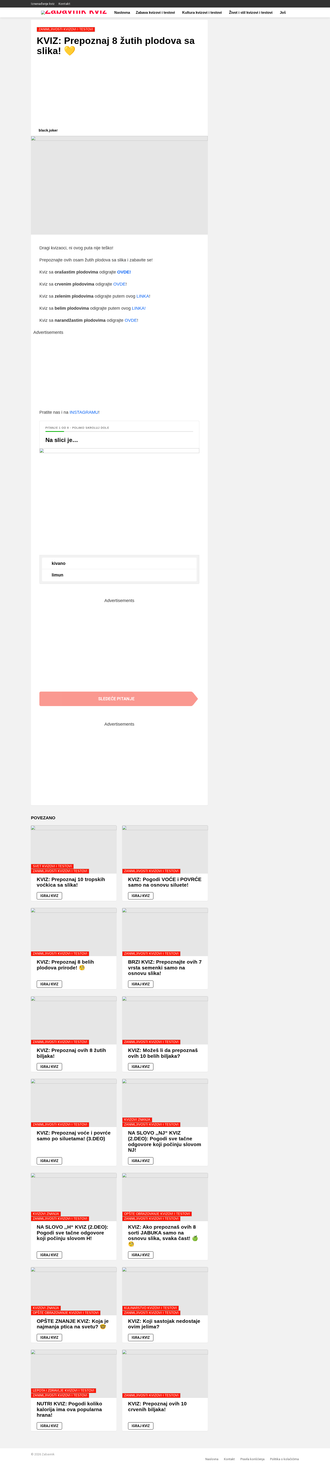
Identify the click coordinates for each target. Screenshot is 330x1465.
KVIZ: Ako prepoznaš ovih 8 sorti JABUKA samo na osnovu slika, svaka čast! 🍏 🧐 (163, 1235)
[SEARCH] (300, 12)
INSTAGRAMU (84, 412)
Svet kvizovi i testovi (52, 866)
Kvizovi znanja (137, 1120)
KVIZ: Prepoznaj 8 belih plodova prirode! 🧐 (65, 964)
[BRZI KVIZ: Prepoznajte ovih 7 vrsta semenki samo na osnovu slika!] (165, 932)
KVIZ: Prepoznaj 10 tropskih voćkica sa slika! (71, 882)
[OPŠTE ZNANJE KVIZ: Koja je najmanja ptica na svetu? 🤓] (74, 1291)
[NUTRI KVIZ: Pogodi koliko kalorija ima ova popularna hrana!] (74, 1374)
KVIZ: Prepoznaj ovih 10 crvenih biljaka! (157, 1406)
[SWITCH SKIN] (297, 4)
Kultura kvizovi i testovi (202, 12)
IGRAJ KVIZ (49, 896)
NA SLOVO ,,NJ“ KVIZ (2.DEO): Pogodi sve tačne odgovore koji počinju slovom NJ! (164, 1141)
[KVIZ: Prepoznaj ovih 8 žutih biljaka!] (74, 1020)
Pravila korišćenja (252, 1459)
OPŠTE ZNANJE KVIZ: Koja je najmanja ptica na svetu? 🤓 (73, 1324)
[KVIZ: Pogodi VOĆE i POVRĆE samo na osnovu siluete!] (165, 849)
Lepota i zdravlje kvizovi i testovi (63, 1390)
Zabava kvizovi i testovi (155, 12)
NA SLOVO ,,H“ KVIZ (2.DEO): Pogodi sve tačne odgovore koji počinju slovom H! (72, 1232)
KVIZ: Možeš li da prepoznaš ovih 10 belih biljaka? (163, 1053)
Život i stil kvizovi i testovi (251, 12)
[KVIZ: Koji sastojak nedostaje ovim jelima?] (165, 1291)
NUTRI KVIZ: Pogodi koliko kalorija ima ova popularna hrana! (69, 1409)
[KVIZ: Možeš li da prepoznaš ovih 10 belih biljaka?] (165, 1020)
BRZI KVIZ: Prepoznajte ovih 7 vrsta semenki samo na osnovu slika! (165, 967)
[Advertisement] (119, 94)
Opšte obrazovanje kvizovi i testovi (157, 1214)
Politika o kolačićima (284, 1459)
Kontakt (64, 4)
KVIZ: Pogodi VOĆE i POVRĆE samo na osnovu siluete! (164, 882)
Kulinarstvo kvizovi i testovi (150, 1308)
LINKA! (139, 308)
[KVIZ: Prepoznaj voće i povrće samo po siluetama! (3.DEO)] (74, 1103)
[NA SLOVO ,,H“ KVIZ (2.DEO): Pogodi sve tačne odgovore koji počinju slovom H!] (74, 1197)
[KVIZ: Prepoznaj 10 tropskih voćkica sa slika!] (74, 849)
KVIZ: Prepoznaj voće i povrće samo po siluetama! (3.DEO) (74, 1135)
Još (283, 12)
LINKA (142, 296)
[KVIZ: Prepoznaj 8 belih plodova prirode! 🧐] (74, 932)
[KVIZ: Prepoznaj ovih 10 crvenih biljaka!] (165, 1374)
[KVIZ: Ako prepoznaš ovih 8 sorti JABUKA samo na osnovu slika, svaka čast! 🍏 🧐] (165, 1197)
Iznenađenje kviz (43, 4)
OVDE (119, 284)
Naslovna (122, 12)
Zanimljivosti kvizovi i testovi (60, 871)
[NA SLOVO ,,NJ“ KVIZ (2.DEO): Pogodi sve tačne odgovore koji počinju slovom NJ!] (165, 1103)
